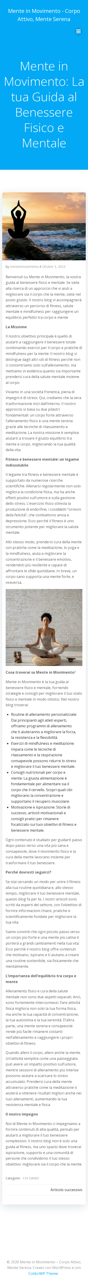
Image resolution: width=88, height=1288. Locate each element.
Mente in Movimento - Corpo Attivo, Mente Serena (44, 15)
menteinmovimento (24, 266)
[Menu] (78, 31)
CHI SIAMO (31, 1178)
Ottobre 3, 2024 (53, 266)
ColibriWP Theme (43, 1273)
